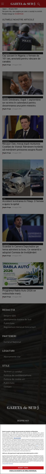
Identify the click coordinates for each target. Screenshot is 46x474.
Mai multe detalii (17, 438)
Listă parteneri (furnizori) (7, 463)
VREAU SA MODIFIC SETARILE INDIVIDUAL (23, 471)
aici (37, 445)
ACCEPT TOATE (23, 468)
